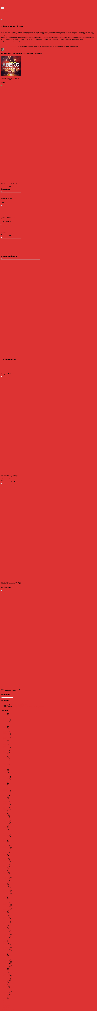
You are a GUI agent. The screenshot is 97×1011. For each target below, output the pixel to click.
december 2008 (6, 961)
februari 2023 (6, 759)
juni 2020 (5, 797)
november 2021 (6, 777)
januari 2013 (5, 903)
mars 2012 (5, 915)
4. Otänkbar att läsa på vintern (11, 30)
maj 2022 (5, 770)
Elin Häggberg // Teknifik (8, 707)
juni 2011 (5, 925)
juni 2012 (5, 911)
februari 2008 (6, 973)
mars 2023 (5, 758)
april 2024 (5, 743)
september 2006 (6, 993)
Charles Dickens (33, 50)
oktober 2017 (6, 835)
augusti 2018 (6, 823)
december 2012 (6, 904)
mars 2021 (5, 787)
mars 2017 (5, 844)
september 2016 (6, 851)
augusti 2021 (6, 781)
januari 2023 (5, 760)
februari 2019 (6, 816)
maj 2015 (5, 870)
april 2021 (5, 785)
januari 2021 (5, 789)
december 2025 (6, 719)
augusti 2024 (6, 738)
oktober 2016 (6, 849)
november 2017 (6, 834)
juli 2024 (5, 739)
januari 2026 (5, 718)
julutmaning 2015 (41, 50)
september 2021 (6, 779)
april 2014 (5, 885)
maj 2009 (5, 955)
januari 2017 (5, 846)
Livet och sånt (27, 50)
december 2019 (6, 804)
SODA (4, 12)
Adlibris (14, 478)
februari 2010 (6, 944)
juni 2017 (5, 840)
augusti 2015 (6, 866)
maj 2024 (5, 741)
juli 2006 (5, 995)
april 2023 (5, 757)
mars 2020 (5, 801)
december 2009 (6, 947)
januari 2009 (5, 960)
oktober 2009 (6, 949)
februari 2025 (6, 731)
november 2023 (6, 749)
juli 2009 (5, 953)
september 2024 (6, 737)
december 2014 (6, 876)
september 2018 (6, 822)
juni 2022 (5, 769)
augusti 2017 (6, 838)
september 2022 (6, 765)
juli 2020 (5, 796)
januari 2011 (5, 931)
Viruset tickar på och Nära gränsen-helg (19, 704)
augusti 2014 (6, 880)
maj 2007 (5, 984)
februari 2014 (6, 887)
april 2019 (5, 814)
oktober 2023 (6, 750)
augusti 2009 (6, 952)
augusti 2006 (6, 994)
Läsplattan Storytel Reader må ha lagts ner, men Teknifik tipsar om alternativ (23, 703)
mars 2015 (5, 872)
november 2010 (6, 934)
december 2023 (6, 747)
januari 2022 (5, 775)
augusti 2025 (6, 724)
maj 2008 (5, 969)
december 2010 (6, 933)
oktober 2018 (6, 821)
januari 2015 (5, 874)
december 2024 (6, 733)
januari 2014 (5, 889)
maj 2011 (5, 927)
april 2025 (5, 728)
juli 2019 (5, 810)
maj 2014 (5, 884)
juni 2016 (5, 854)
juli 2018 (5, 825)
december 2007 (6, 975)
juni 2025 (5, 726)
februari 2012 (6, 916)
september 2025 (6, 722)
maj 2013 (5, 898)
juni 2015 (5, 868)
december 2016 (6, 847)
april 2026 (5, 715)
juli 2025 (5, 725)
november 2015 (6, 863)
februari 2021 (6, 788)
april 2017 (5, 842)
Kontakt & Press (6, 17)
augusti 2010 (6, 937)
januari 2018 (5, 832)
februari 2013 (6, 902)
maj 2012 (5, 912)
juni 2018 (5, 826)
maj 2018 (5, 827)
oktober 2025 (6, 721)
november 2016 (6, 848)
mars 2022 (5, 772)
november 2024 (6, 734)
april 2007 (5, 985)
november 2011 (6, 919)
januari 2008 (5, 974)
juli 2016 (5, 853)
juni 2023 (5, 755)
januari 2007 (5, 988)
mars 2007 (5, 986)
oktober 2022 (6, 764)
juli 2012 (5, 910)
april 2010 (5, 942)
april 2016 (5, 857)
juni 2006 (5, 997)
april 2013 (5, 899)
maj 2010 (5, 941)
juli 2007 (5, 981)
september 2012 (6, 908)
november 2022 (6, 763)
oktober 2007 (6, 978)
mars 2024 (5, 744)
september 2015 (6, 865)
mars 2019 (5, 815)
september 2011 (6, 922)
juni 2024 (5, 740)
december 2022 (6, 762)
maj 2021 (5, 784)
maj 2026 (5, 714)
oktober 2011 (6, 921)
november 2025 (6, 720)
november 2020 (6, 791)
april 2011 (5, 928)
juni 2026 (5, 713)
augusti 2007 (6, 980)
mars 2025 (5, 730)
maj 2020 (5, 798)
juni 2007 (5, 982)
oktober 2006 (6, 992)
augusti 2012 (6, 909)
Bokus (19, 478)
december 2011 (6, 918)
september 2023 (6, 751)
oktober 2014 (6, 878)
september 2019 (6, 808)
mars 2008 (5, 972)
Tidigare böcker (6, 15)
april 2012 (5, 914)
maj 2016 (5, 855)
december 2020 (6, 790)
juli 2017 (5, 839)
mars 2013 (5, 900)
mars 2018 (5, 829)
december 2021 (6, 776)
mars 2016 (5, 858)
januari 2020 (5, 803)
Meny (2, 8)
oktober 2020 (6, 792)
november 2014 (6, 877)
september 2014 (6, 879)
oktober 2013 (6, 892)
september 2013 (6, 893)
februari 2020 (6, 802)
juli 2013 (5, 896)
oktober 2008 (6, 963)
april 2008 (5, 971)
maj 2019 (5, 813)
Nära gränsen (6, 11)
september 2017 (6, 836)
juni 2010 (5, 940)
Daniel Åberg (3, 3)
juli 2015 (5, 867)
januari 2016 (5, 860)
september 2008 (6, 965)
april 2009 (5, 956)
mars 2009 (5, 957)
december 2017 (6, 833)
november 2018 (6, 820)
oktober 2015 (6, 864)
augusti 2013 (6, 895)
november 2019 (6, 806)
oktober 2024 (6, 736)
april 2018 (5, 828)
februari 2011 (6, 930)
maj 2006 (5, 998)
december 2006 (6, 989)
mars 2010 (5, 943)
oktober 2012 (6, 906)
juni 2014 (5, 883)
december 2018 (6, 819)
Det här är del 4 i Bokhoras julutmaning (9, 46)
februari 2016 (6, 859)
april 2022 (5, 771)
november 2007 (6, 976)
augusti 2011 (5, 923)
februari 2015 (6, 873)
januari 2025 (5, 732)
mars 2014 (5, 886)
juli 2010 (5, 938)
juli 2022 (5, 768)
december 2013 (6, 890)
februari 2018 (6, 830)
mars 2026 (5, 717)
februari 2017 (6, 845)
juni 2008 (5, 968)
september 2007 (6, 979)
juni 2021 (5, 783)
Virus (4, 10)
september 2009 (6, 950)
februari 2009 (6, 959)
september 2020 (6, 794)
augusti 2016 (6, 852)
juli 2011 (5, 924)
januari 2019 (5, 817)
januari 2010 (5, 946)
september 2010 (6, 936)
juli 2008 (5, 967)
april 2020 (5, 800)
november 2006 (6, 991)
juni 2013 (5, 897)
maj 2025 (5, 727)
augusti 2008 (6, 966)
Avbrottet (5, 14)
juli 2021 (5, 782)
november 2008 (6, 962)
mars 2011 (5, 929)
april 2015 (5, 871)
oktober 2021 (6, 778)
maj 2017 (5, 841)
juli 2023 (5, 753)
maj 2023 (5, 756)
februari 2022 (6, 774)
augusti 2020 (6, 795)
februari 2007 (6, 987)
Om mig (5, 16)
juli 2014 (5, 881)
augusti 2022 (6, 766)
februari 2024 (6, 745)
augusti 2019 (6, 809)
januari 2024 (5, 746)
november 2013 (6, 891)
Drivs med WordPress (11, 1009)
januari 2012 (5, 917)
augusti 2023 (6, 752)
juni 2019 (5, 811)
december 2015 (6, 861)
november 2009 (6, 948)
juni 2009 (5, 954)
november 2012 (6, 905)
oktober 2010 (6, 935)
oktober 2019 (6, 807)
